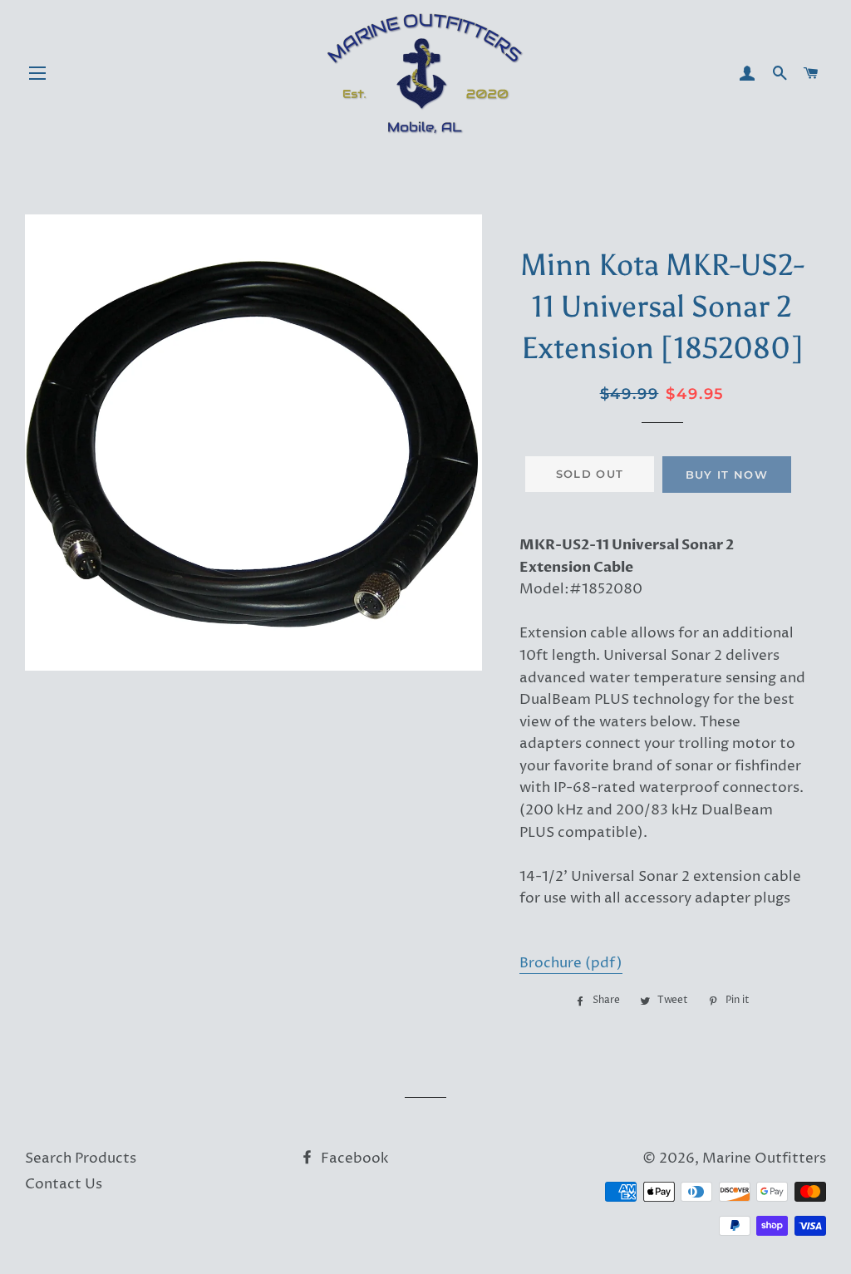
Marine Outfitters (764, 1158)
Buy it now (727, 474)
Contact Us (63, 1184)
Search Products (80, 1158)
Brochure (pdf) (570, 963)
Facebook (353, 1158)
